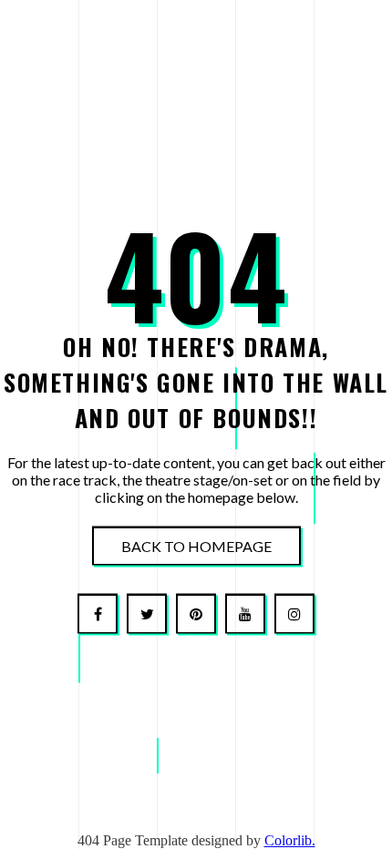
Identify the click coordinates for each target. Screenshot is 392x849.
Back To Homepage (196, 546)
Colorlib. (289, 840)
